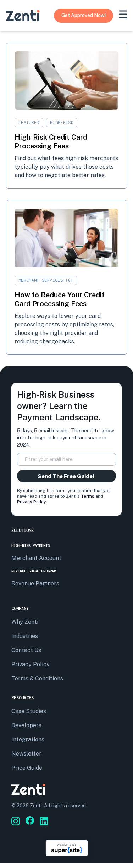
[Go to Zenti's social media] (15, 821)
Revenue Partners (35, 583)
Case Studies (28, 711)
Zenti (36, 805)
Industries (24, 636)
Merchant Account (36, 558)
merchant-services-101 (45, 280)
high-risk (61, 122)
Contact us (26, 650)
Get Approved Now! (83, 15)
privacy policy (30, 664)
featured (28, 122)
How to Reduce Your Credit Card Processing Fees (60, 299)
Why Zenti (24, 621)
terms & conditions (37, 678)
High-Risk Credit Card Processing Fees (51, 141)
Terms (87, 496)
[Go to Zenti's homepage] (23, 15)
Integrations (27, 739)
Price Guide (26, 767)
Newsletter (26, 753)
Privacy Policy (31, 501)
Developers (26, 725)
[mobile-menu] (123, 14)
